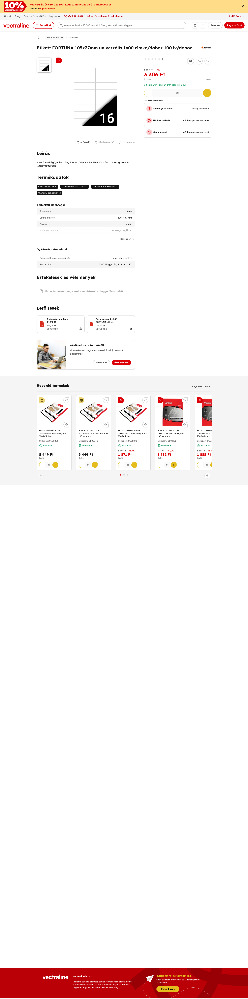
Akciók (7, 16)
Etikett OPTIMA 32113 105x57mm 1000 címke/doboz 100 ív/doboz (53, 433)
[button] (41, 475)
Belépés (215, 25)
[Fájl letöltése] (80, 328)
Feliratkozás (168, 989)
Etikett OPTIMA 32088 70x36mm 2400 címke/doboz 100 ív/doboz (93, 433)
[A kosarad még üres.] (195, 25)
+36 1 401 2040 (76, 16)
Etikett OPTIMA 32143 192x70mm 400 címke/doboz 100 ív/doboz (172, 433)
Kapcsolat (55, 16)
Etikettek (74, 37)
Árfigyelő (85, 142)
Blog (17, 16)
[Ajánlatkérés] (190, 61)
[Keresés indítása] (61, 25)
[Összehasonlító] (199, 61)
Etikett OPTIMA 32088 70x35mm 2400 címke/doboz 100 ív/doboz (132, 433)
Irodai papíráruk (54, 37)
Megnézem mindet (201, 386)
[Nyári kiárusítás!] (121, 400)
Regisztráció (234, 25)
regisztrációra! (47, 8)
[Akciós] (59, 60)
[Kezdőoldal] (39, 38)
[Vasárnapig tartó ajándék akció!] (42, 400)
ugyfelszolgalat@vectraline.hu (107, 16)
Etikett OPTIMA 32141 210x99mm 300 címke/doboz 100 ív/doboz (211, 433)
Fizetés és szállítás (34, 16)
